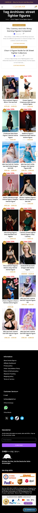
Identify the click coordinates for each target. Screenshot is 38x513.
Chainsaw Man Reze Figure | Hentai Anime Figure (10, 135)
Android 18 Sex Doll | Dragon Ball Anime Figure (28, 268)
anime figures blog (19, 25)
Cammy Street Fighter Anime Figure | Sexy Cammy (28, 234)
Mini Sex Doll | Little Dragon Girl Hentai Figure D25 (27, 166)
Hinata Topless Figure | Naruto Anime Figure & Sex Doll (27, 199)
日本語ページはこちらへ (10, 451)
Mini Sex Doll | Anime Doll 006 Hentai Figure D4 (10, 333)
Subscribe (19, 445)
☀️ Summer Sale (30, 509)
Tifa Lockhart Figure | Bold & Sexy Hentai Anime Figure (10, 268)
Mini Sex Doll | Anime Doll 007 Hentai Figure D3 (27, 300)
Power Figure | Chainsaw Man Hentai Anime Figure (27, 102)
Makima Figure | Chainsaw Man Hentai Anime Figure (27, 135)
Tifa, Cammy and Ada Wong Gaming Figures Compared (19, 29)
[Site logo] (19, 7)
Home (7, 19)
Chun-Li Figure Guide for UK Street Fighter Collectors (19, 51)
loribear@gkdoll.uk (10, 399)
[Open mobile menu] (2, 7)
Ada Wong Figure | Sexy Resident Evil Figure (10, 234)
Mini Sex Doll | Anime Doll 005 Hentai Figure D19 (27, 333)
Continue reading (19, 43)
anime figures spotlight (19, 47)
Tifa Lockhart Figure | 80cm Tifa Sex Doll (10, 101)
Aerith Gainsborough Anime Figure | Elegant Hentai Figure (10, 199)
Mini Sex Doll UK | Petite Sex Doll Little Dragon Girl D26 (10, 166)
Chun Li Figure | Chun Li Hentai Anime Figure (10, 302)
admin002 (18, 34)
